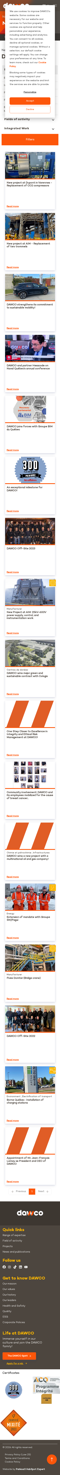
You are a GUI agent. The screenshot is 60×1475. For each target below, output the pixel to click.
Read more (13, 206)
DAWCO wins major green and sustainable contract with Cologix (27, 675)
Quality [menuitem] (7, 1311)
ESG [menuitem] (5, 1316)
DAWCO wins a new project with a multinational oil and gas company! (28, 858)
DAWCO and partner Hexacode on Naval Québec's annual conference (28, 367)
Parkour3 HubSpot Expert (30, 1469)
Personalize (30, 92)
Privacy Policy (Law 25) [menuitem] (18, 1454)
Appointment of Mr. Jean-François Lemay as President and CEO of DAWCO (28, 1161)
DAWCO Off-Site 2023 (21, 548)
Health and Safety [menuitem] (14, 1306)
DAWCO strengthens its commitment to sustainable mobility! (30, 306)
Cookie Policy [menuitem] (12, 1461)
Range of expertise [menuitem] (14, 1235)
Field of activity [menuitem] (12, 1240)
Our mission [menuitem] (9, 1283)
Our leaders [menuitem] (9, 1300)
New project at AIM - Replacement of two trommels (28, 245)
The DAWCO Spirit (18, 1356)
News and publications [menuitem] (16, 1252)
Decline (30, 109)
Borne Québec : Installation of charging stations (25, 1102)
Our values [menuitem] (9, 1289)
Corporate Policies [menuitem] (14, 1322)
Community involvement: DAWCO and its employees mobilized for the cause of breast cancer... (30, 795)
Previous (21, 1191)
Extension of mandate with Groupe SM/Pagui (28, 919)
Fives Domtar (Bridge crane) (24, 978)
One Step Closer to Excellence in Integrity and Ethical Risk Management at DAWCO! (27, 734)
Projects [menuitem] (8, 1246)
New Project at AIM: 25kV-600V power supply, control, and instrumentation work (26, 615)
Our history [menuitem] (9, 1294)
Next (41, 1191)
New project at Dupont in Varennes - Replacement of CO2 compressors (29, 184)
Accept (30, 101)
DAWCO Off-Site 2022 (21, 1036)
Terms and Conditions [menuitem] (17, 1458)
